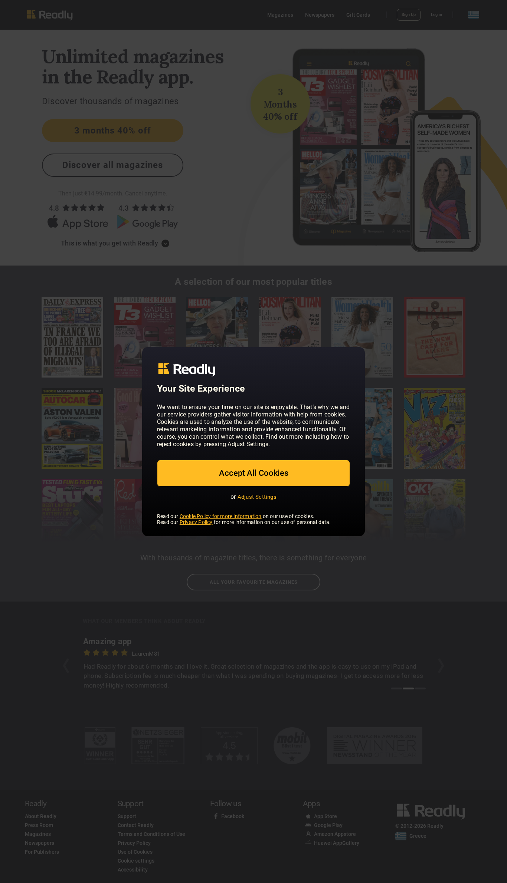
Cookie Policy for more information (221, 516)
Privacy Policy (196, 522)
